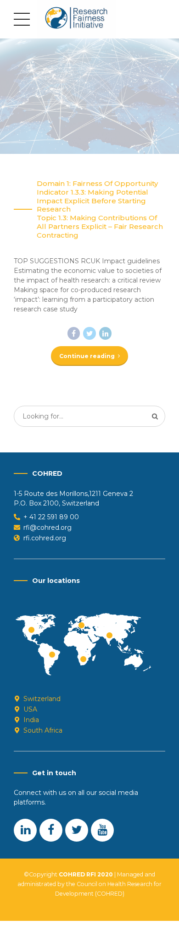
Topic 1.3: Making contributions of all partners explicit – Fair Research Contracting (100, 226)
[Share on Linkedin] (105, 333)
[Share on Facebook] (73, 333)
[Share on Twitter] (89, 333)
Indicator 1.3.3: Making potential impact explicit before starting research (92, 201)
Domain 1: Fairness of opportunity (97, 183)
